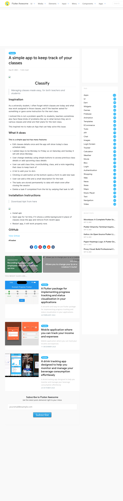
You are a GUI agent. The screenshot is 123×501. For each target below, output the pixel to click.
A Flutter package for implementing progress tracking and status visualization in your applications (55, 295)
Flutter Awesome (20, 3)
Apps (101, 3)
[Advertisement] (62, 27)
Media (40, 3)
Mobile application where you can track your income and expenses (57, 333)
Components (87, 3)
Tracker (12, 53)
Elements (52, 3)
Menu (74, 3)
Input (64, 3)
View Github (14, 236)
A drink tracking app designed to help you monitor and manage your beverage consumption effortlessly (57, 368)
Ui (31, 3)
